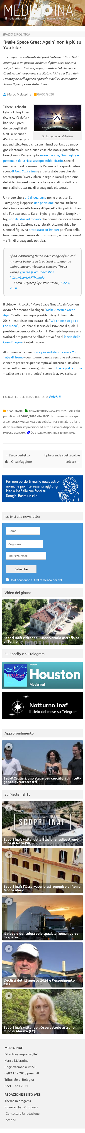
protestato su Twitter (44, 229)
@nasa (25, 272)
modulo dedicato (14, 432)
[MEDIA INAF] (42, 15)
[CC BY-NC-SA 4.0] (55, 396)
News (10, 411)
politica (61, 411)
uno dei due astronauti (25, 219)
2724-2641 (20, 1086)
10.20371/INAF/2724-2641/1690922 (55, 432)
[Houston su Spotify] (42, 690)
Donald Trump (38, 411)
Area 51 (11, 1120)
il (24, 171)
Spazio (19, 411)
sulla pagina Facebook (26, 421)
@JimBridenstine (42, 272)
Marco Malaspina (19, 94)
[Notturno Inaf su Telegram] (42, 720)
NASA (52, 411)
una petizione (44, 202)
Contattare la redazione (23, 1113)
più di (29, 197)
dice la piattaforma (68, 368)
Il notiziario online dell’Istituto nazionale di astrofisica (42, 18)
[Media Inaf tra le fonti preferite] (42, 503)
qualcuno (39, 197)
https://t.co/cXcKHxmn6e (27, 277)
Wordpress (30, 1107)
